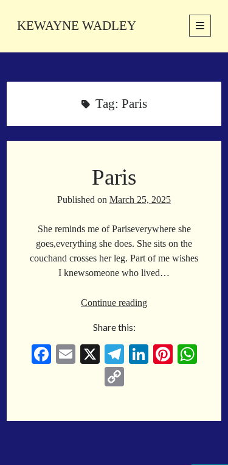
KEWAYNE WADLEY (76, 25)
